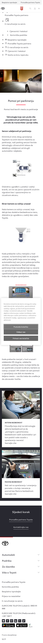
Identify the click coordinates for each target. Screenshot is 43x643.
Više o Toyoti (9, 572)
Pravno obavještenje (9, 635)
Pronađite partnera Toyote (30, 2)
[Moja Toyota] (35, 8)
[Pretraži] (30, 8)
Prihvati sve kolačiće (21, 338)
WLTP (4, 639)
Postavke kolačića (21, 327)
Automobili (8, 554)
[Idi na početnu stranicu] (3, 8)
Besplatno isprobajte (9, 2)
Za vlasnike (8, 566)
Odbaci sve (20, 332)
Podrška (6, 560)
